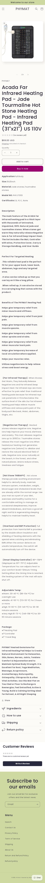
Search (8, 822)
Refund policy (11, 861)
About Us (9, 850)
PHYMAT (18, 877)
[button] (3, 9)
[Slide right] (28, 74)
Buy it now (22, 168)
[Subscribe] (37, 804)
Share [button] (7, 700)
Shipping (5, 144)
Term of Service (12, 838)
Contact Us (10, 827)
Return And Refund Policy (17, 855)
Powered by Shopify (27, 877)
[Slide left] (17, 74)
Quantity (5, 148)
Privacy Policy (11, 833)
